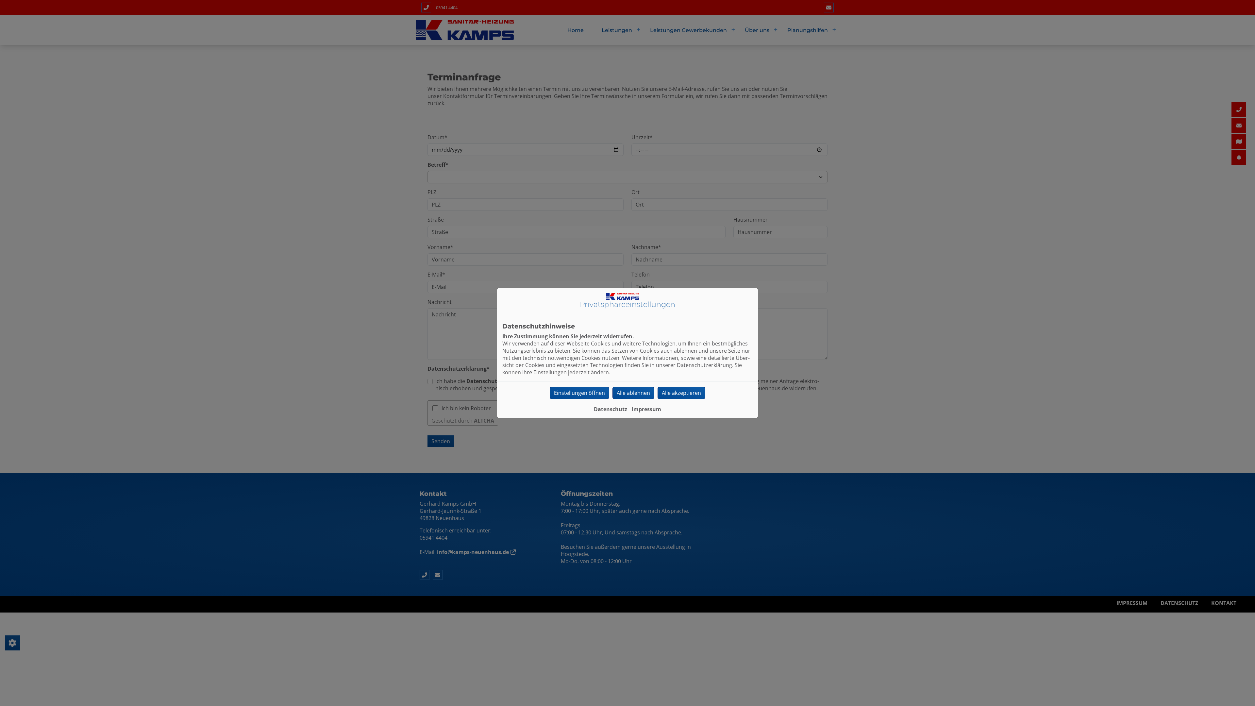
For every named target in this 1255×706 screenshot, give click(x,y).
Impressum (646, 409)
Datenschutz (610, 409)
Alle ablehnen (633, 392)
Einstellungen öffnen (579, 392)
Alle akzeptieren (681, 392)
